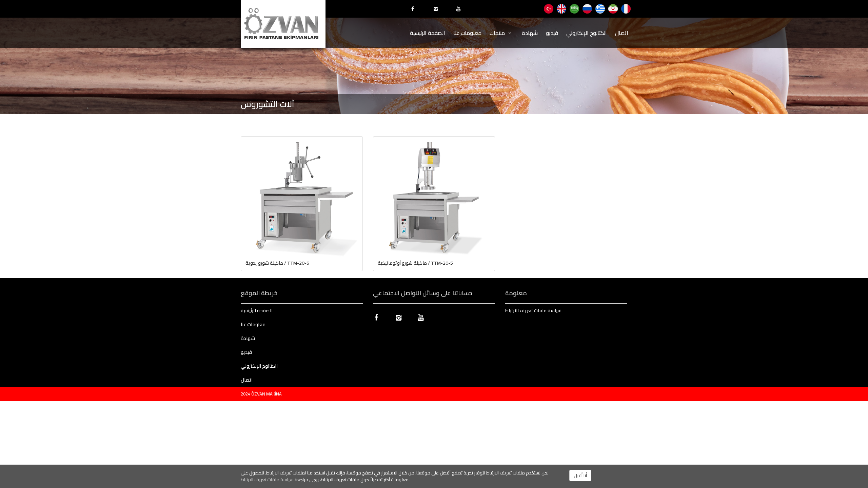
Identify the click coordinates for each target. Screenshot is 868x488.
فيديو (552, 33)
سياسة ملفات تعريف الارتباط (267, 479)
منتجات (498, 33)
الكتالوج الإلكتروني (586, 33)
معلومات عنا (467, 33)
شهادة (530, 33)
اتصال (621, 33)
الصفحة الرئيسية (427, 33)
